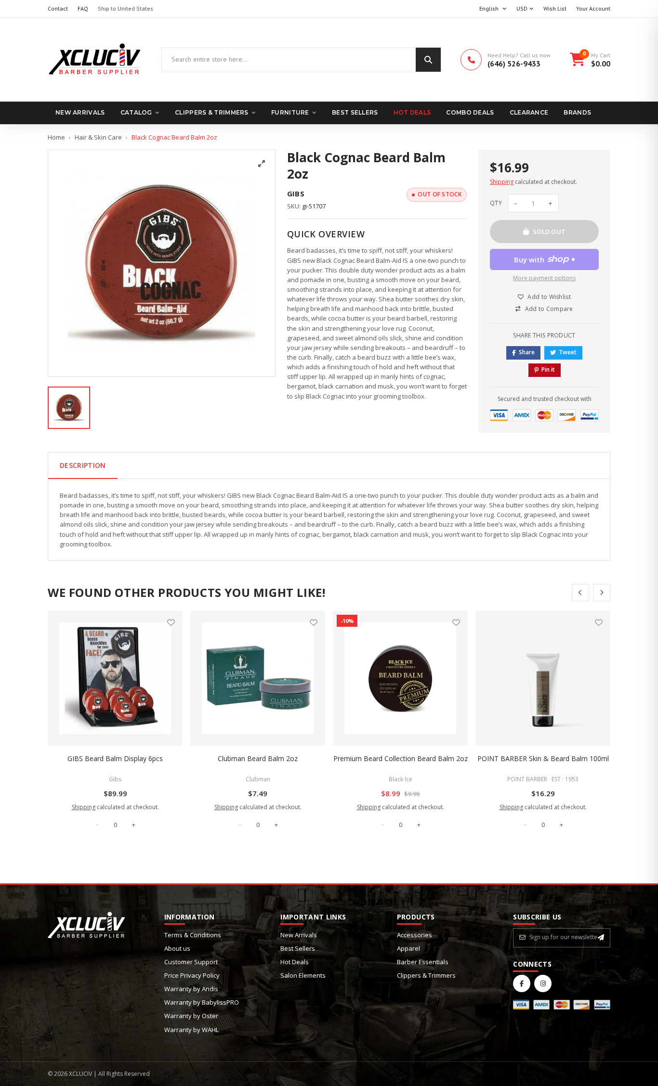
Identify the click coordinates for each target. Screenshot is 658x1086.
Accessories (414, 935)
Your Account (593, 8)
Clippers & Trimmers (212, 112)
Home (56, 137)
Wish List (554, 8)
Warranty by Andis (191, 988)
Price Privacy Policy (192, 975)
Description (83, 465)
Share (527, 352)
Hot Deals (412, 112)
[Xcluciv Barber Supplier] (95, 59)
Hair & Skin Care (98, 137)
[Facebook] (521, 983)
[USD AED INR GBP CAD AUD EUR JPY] (525, 8)
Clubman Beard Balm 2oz (258, 758)
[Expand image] (261, 163)
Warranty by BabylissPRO (201, 1002)
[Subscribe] (601, 937)
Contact (58, 8)
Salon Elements (303, 975)
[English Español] (493, 8)
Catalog (136, 112)
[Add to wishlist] (171, 622)
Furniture (290, 112)
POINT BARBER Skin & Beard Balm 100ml (543, 758)
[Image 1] (69, 408)
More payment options (544, 278)
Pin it (548, 369)
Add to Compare (549, 309)
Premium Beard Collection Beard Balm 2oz (400, 758)
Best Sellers (355, 112)
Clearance (529, 112)
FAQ (83, 8)
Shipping (501, 182)
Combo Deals (470, 112)
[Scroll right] (601, 592)
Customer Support (191, 961)
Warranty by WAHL (191, 1029)
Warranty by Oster (191, 1015)
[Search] (428, 60)
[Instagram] (543, 983)
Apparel (408, 948)
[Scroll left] (580, 592)
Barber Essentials (422, 961)
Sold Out (549, 231)
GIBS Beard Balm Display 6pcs (115, 758)
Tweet (568, 352)
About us (177, 948)
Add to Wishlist (549, 297)
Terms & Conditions (192, 935)
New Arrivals (80, 112)
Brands (577, 112)
